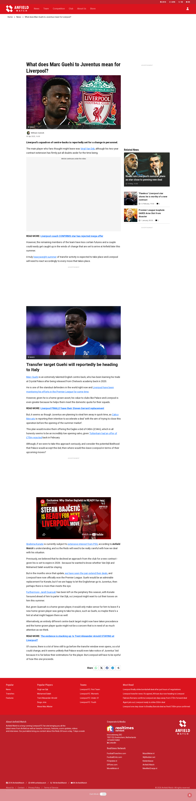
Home (10, 17)
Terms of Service (51, 788)
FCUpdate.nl (112, 761)
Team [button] (46, 8)
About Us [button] (81, 8)
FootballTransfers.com (116, 753)
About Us (10, 788)
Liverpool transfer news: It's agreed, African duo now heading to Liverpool (153, 694)
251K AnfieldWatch (16, 783)
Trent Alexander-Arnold (47, 698)
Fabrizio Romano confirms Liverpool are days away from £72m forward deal (155, 698)
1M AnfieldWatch (59, 783)
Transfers (10, 694)
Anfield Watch (148, 765)
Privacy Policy (34, 788)
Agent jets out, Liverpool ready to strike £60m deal (144, 702)
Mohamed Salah (44, 694)
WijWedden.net (149, 757)
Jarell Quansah (48, 592)
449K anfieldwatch (38, 783)
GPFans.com (112, 765)
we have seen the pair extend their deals (86, 573)
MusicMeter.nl (148, 753)
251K (164, 2)
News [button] (36, 8)
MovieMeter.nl (113, 768)
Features (9, 698)
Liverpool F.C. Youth (88, 702)
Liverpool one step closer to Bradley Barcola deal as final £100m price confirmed (156, 706)
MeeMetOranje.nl (150, 768)
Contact (21, 788)
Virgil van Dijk (42, 689)
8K (189, 2)
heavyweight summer (45, 256)
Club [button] (71, 8)
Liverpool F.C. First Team (90, 689)
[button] (187, 8)
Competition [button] (59, 8)
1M (181, 2)
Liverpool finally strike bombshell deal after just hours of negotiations (152, 689)
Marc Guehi (32, 377)
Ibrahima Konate (34, 544)
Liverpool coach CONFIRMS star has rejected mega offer (72, 236)
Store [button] (92, 8)
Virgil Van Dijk (88, 148)
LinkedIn (112, 743)
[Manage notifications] (190, 795)
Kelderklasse (148, 761)
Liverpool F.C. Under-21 (89, 698)
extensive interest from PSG (83, 544)
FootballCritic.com (114, 757)
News (18, 17)
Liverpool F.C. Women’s (89, 694)
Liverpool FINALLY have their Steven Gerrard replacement (72, 408)
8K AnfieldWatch (80, 783)
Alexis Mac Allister (45, 706)
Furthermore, (33, 592)
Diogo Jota (41, 702)
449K (173, 2)
